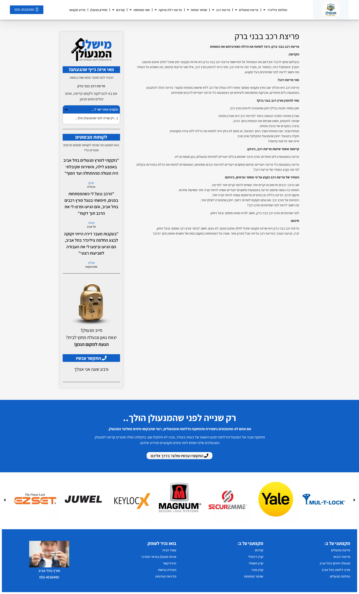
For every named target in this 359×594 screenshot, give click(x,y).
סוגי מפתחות (142, 10)
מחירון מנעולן (98, 10)
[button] (66, 109)
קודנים (120, 10)
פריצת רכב (223, 10)
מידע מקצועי (77, 10)
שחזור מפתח (199, 10)
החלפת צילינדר (277, 10)
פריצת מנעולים (248, 10)
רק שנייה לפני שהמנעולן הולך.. (95, 118)
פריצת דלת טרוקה (170, 10)
